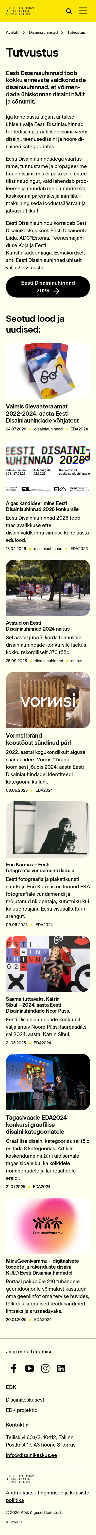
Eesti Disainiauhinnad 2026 (48, 287)
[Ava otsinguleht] (68, 11)
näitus (76, 661)
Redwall (14, 1522)
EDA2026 (79, 548)
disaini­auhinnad (48, 548)
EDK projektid (21, 1410)
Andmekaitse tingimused (35, 1493)
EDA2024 (79, 429)
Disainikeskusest (25, 1400)
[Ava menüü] (83, 11)
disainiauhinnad (48, 429)
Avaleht (13, 32)
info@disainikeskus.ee (31, 1455)
